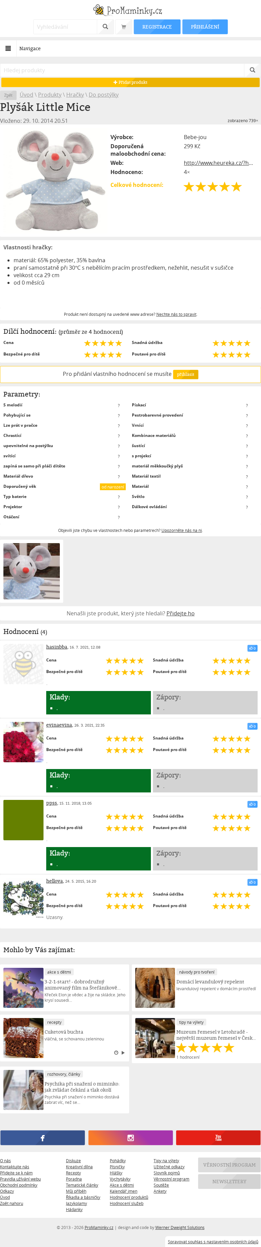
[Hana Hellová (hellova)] (23, 898)
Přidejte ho (181, 613)
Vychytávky (120, 1179)
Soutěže (161, 1185)
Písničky (117, 1166)
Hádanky (74, 1209)
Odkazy (7, 1191)
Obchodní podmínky (18, 1185)
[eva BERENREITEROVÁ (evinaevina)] (23, 742)
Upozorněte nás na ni (181, 530)
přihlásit (185, 374)
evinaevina (59, 725)
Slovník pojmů (167, 1172)
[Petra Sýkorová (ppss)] (23, 820)
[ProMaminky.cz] (130, 11)
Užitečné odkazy (169, 1166)
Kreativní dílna (79, 1166)
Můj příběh (76, 1191)
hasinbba (56, 647)
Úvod (26, 94)
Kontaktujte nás (14, 1166)
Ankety (160, 1191)
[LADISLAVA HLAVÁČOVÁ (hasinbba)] (23, 664)
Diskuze (73, 1160)
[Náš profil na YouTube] (218, 1137)
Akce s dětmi (122, 1185)
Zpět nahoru (11, 1203)
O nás (5, 1160)
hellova (54, 881)
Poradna (74, 1179)
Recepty (73, 1172)
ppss (51, 803)
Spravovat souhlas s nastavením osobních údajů (213, 1241)
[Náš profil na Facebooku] (42, 1137)
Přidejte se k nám (16, 1172)
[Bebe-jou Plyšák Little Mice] (55, 180)
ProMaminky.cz (99, 1227)
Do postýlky (104, 94)
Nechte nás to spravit (176, 314)
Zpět (8, 95)
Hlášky (116, 1172)
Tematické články (82, 1185)
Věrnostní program (171, 1179)
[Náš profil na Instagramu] (130, 1137)
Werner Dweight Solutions (180, 1227)
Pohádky (118, 1160)
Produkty (50, 94)
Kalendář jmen (123, 1191)
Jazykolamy (76, 1203)
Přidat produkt (132, 82)
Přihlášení (205, 26)
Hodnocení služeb (126, 1203)
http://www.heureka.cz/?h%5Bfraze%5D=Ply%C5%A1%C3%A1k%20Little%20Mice (221, 163)
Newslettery (229, 1181)
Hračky (75, 94)
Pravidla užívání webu (20, 1179)
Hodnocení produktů (129, 1197)
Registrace (157, 26)
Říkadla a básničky (83, 1197)
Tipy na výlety (166, 1160)
